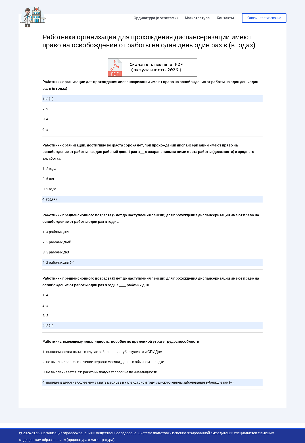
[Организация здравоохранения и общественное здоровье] (33, 17)
